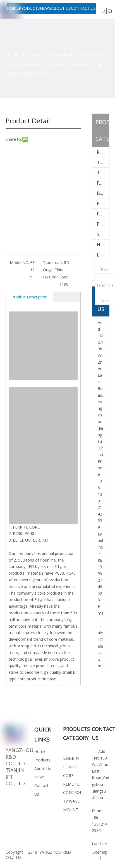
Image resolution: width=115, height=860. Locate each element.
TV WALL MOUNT (103, 162)
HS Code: (51, 277)
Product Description (29, 297)
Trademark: (53, 262)
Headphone (103, 245)
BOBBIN (103, 193)
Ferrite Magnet (103, 214)
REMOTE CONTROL (103, 152)
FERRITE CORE (103, 183)
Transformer (103, 173)
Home (39, 751)
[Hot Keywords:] (110, 11)
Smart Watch (103, 234)
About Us (42, 768)
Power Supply (103, 224)
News (39, 776)
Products (42, 760)
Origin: (48, 269)
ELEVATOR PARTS (103, 203)
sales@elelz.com (100, 646)
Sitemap (100, 852)
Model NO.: (20, 262)
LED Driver (103, 255)
